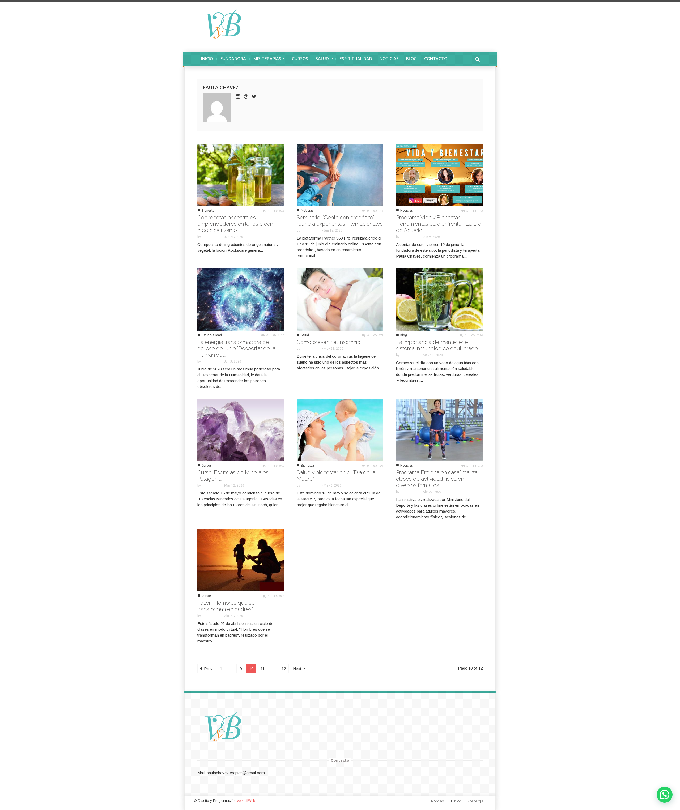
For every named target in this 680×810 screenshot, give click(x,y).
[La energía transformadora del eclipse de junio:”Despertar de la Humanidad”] (240, 299)
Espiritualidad (212, 335)
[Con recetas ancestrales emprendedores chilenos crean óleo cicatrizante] (240, 174)
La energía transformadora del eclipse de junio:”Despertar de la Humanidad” (236, 348)
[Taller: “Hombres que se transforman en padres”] (240, 559)
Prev (207, 668)
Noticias (307, 210)
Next (297, 668)
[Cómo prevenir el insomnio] (340, 299)
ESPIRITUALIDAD (355, 58)
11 (263, 668)
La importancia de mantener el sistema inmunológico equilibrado (437, 345)
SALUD (320, 61)
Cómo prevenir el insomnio (328, 342)
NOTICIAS (389, 58)
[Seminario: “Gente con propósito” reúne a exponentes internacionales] (340, 174)
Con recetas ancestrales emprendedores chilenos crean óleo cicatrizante (235, 223)
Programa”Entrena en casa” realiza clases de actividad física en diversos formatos (437, 478)
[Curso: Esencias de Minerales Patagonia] (240, 429)
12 (284, 668)
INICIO (207, 58)
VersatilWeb (246, 801)
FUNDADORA (233, 58)
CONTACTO (435, 58)
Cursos (206, 465)
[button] (477, 59)
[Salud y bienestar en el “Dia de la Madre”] (340, 429)
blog (403, 335)
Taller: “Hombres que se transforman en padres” (226, 606)
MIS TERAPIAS (265, 61)
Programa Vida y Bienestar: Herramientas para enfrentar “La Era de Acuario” (438, 223)
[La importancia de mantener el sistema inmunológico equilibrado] (439, 299)
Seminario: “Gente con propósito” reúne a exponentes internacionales (340, 220)
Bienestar (209, 210)
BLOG (411, 58)
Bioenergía (475, 801)
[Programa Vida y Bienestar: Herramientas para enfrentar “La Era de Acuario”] (439, 174)
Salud (305, 335)
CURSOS (300, 58)
